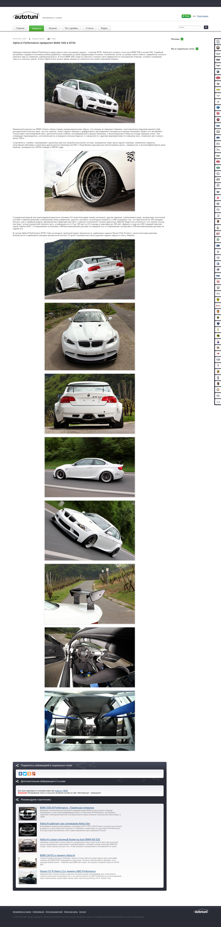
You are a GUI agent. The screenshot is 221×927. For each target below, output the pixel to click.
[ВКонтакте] (20, 774)
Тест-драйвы (71, 28)
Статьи (89, 28)
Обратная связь (71, 912)
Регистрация (202, 16)
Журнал (53, 28)
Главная (20, 28)
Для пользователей (54, 912)
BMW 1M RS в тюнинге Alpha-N (57, 855)
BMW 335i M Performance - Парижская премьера (67, 807)
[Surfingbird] (38, 774)
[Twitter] (25, 774)
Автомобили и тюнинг (22, 912)
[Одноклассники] (29, 774)
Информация (38, 912)
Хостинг (82, 912)
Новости (36, 28)
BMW (65, 791)
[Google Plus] (33, 774)
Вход (187, 16)
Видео (104, 28)
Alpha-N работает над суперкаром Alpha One (65, 823)
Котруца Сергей (38, 39)
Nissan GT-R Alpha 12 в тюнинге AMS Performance (68, 871)
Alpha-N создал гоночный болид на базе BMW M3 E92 (70, 839)
